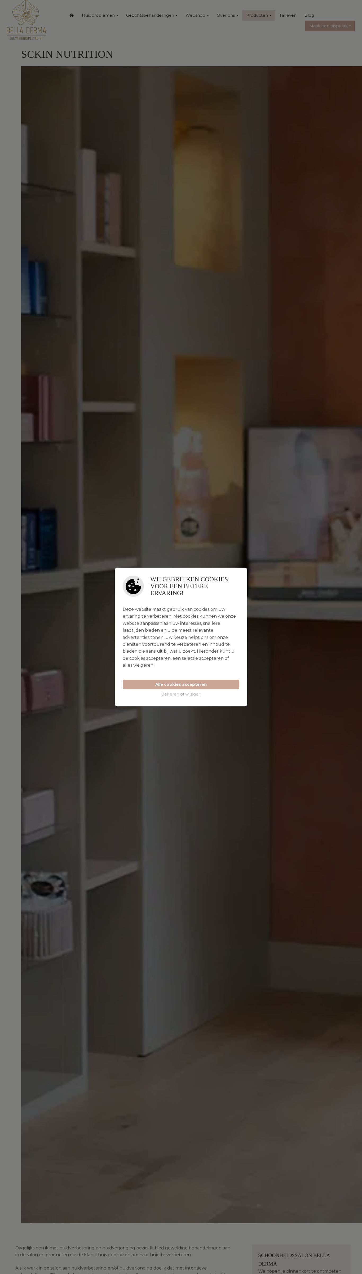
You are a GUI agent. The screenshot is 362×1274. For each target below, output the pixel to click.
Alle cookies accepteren (181, 684)
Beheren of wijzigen (181, 694)
